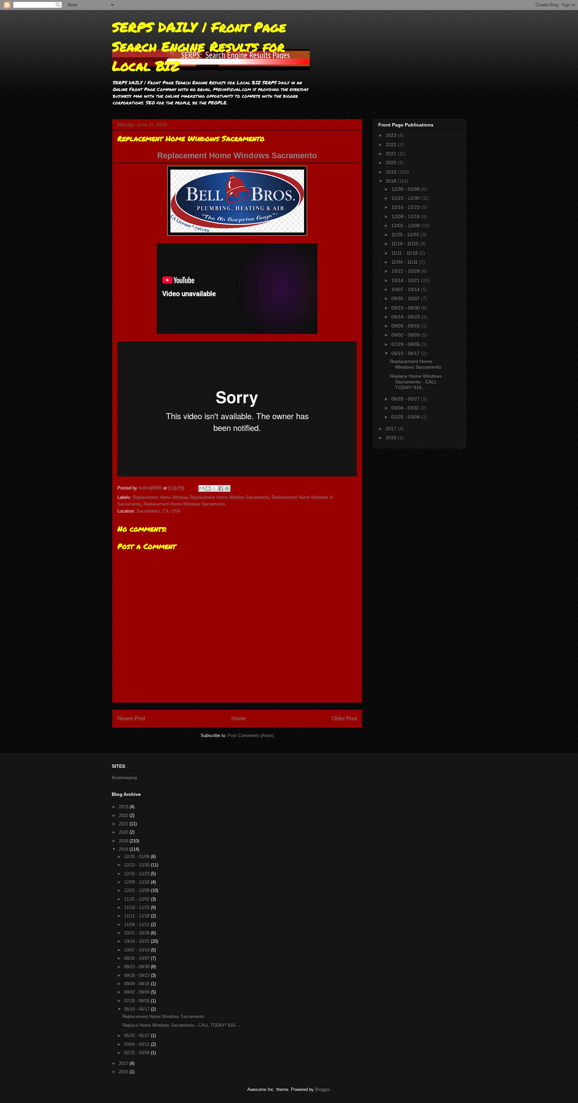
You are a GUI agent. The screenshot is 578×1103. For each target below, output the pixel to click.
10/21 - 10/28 (406, 271)
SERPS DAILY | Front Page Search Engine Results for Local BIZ (199, 46)
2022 (392, 144)
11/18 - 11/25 (405, 243)
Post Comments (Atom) (251, 735)
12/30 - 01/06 (406, 189)
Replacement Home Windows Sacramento (237, 155)
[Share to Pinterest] (227, 488)
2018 (392, 181)
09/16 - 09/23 (406, 316)
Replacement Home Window (160, 497)
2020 (392, 162)
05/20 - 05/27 (406, 398)
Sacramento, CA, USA (158, 511)
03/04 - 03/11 (405, 407)
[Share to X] (214, 488)
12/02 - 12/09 (406, 225)
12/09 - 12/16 (406, 216)
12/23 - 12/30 (406, 198)
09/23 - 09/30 (406, 307)
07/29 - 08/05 (406, 344)
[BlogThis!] (208, 488)
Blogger (322, 1089)
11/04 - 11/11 (405, 262)
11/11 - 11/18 (405, 253)
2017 (392, 428)
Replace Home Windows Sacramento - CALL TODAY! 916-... (416, 381)
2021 (392, 153)
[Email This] (201, 488)
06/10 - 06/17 (406, 353)
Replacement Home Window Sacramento (229, 497)
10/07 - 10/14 (406, 289)
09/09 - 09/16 (406, 326)
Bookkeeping (124, 777)
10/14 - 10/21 (406, 280)
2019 (392, 172)
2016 (392, 437)
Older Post (344, 718)
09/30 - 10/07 (406, 298)
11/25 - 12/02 (405, 234)
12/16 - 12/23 (406, 207)
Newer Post (131, 718)
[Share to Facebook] (220, 488)
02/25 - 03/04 (406, 417)
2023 (392, 135)
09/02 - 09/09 (406, 335)
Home (238, 718)
